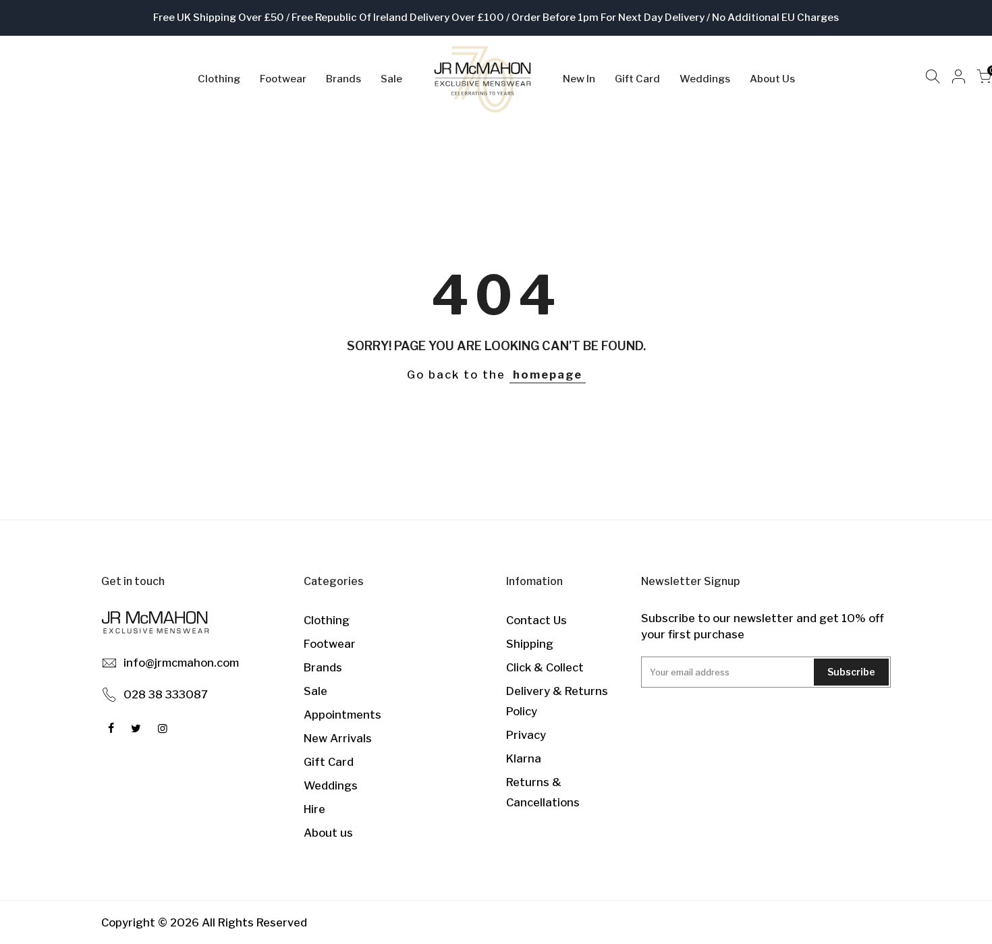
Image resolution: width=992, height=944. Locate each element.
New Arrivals (338, 738)
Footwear (283, 79)
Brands (343, 79)
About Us (772, 79)
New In (579, 79)
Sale (391, 79)
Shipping (529, 643)
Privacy (526, 735)
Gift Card (637, 79)
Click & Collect (545, 667)
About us (328, 832)
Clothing (219, 79)
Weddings (705, 79)
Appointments (342, 714)
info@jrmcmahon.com (181, 662)
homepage (547, 374)
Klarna (523, 758)
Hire (314, 809)
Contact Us (536, 620)
